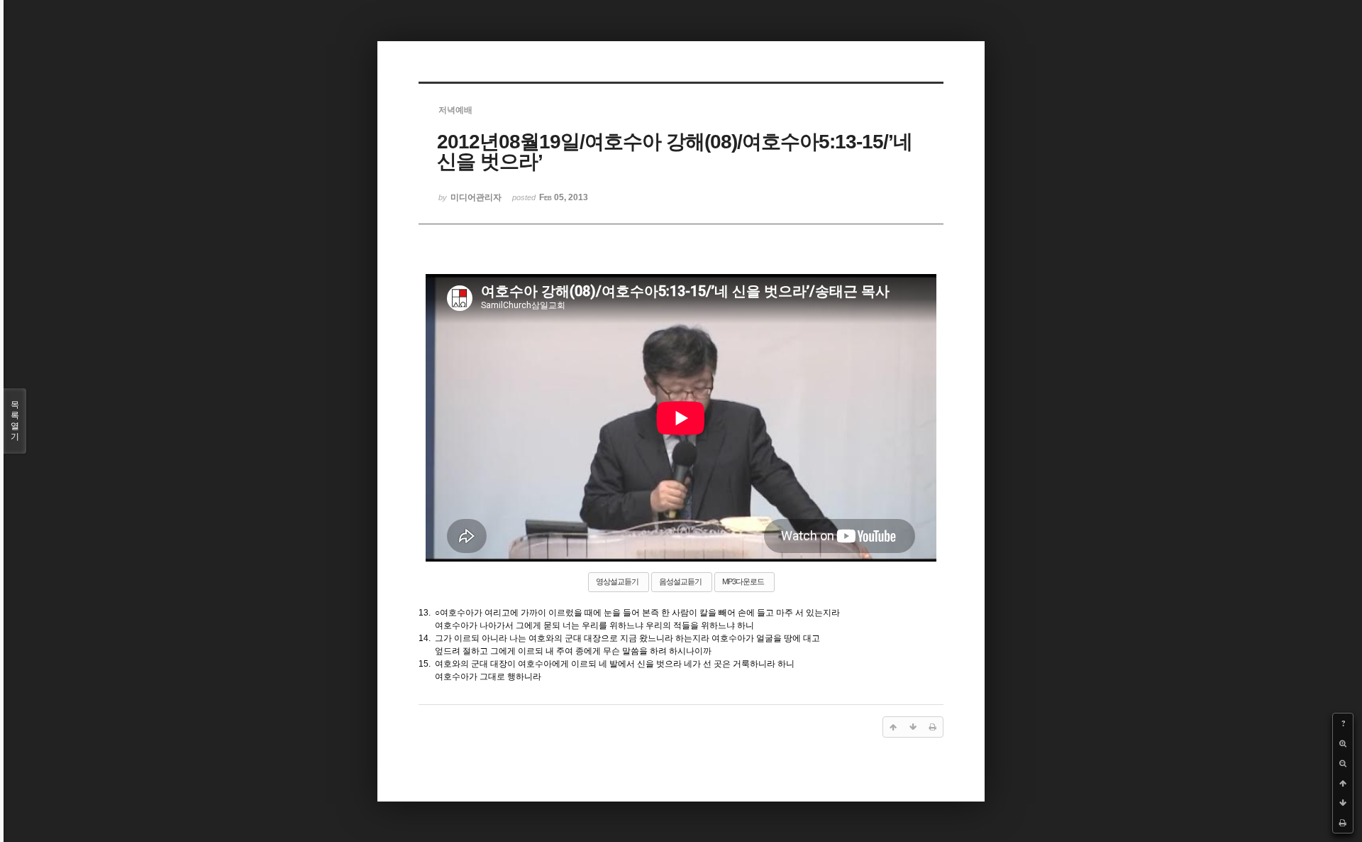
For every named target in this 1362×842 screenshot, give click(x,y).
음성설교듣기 (680, 581)
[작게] (1343, 763)
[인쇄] (1343, 823)
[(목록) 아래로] (1343, 803)
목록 (15, 421)
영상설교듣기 (617, 581)
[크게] (1343, 743)
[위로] (1343, 783)
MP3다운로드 (743, 581)
